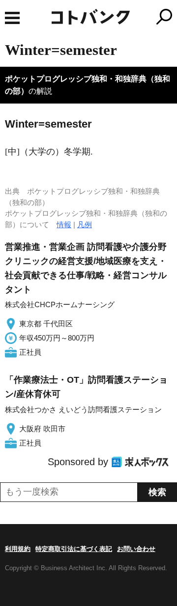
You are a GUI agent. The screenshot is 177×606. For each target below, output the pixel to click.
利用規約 (17, 549)
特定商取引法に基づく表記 (73, 549)
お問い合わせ (136, 549)
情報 (64, 224)
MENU (12, 18)
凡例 (84, 224)
